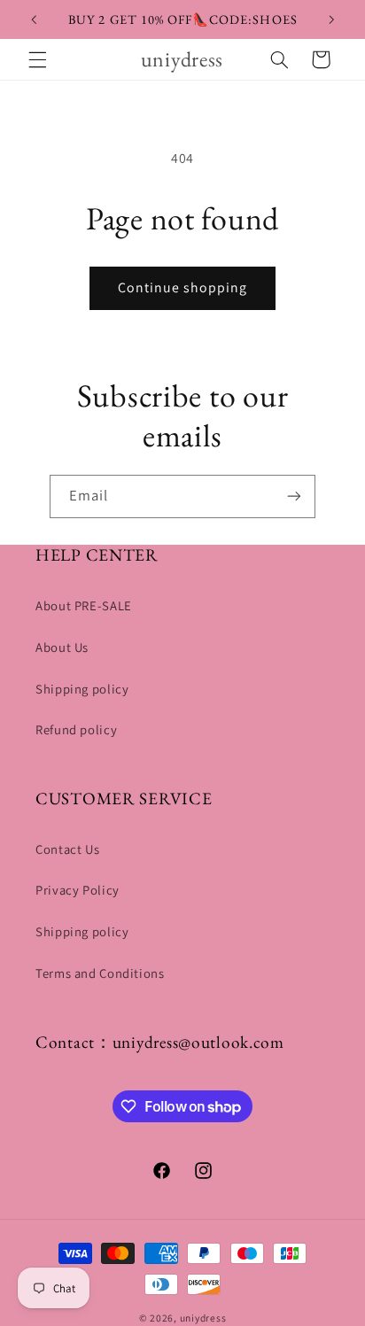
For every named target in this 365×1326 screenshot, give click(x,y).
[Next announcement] (331, 19)
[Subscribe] (294, 496)
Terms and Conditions (100, 973)
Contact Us (67, 849)
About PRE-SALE (83, 605)
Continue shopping (183, 287)
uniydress (203, 1317)
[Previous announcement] (33, 19)
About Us (62, 647)
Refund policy (76, 729)
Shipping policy (81, 688)
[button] (37, 59)
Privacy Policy (77, 889)
